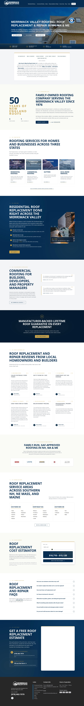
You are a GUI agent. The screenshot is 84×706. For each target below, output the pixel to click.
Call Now (73, 3)
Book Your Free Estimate (57, 560)
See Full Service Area (41, 525)
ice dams (20, 241)
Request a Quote (41, 122)
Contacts (36, 693)
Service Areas (37, 692)
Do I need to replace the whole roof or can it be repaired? (50, 585)
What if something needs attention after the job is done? (50, 603)
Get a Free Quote (17, 35)
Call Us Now (29, 35)
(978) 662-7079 (57, 122)
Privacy (35, 698)
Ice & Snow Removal (38, 690)
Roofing (40, 685)
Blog (35, 695)
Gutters (35, 688)
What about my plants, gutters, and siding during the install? (51, 598)
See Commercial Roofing (17, 302)
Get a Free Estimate (41, 336)
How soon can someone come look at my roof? (48, 581)
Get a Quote (14, 252)
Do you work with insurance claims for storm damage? (50, 611)
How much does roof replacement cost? (46, 590)
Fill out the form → (20, 663)
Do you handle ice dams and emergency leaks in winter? (50, 607)
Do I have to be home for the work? (45, 594)
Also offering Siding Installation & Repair (41, 188)
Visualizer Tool (40, 35)
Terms (35, 697)
